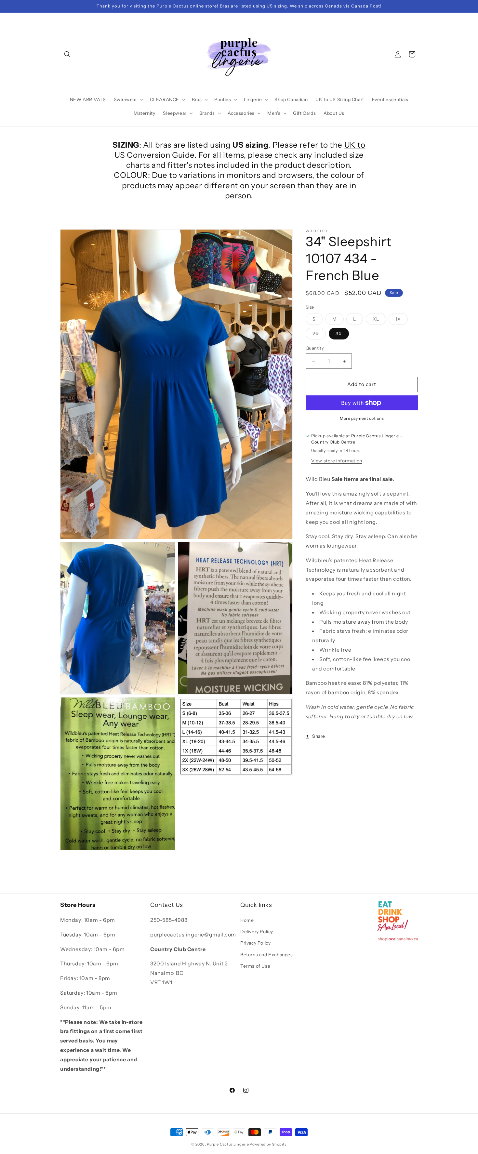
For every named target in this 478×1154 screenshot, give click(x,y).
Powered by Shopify (268, 1144)
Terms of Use (255, 966)
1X (401, 320)
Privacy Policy (255, 943)
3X (339, 334)
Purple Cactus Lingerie (228, 1144)
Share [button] (318, 736)
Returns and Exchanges (266, 955)
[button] (67, 54)
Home (247, 920)
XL (379, 320)
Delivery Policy (256, 932)
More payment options (362, 418)
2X (319, 335)
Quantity (315, 348)
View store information (336, 461)
